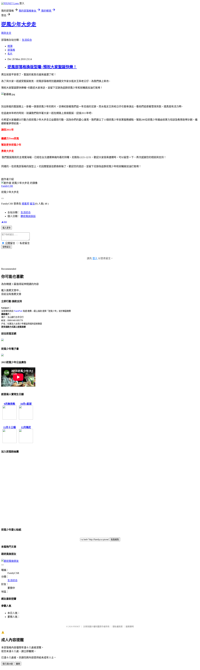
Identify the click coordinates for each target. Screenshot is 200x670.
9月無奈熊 (9, 403)
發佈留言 (6, 247)
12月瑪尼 (26, 427)
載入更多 (6, 228)
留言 (32, 203)
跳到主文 (6, 33)
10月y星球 (26, 403)
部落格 (11, 50)
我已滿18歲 (7, 664)
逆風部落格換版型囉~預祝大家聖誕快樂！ (42, 67)
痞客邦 (25, 203)
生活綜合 (27, 40)
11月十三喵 (9, 427)
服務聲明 (130, 626)
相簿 (10, 46)
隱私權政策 (117, 626)
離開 (18, 664)
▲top (4, 221)
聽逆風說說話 (28, 216)
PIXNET (76, 626)
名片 (10, 53)
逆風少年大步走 (18, 24)
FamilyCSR (7, 186)
